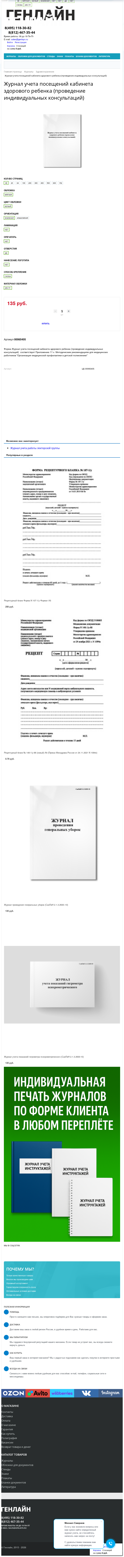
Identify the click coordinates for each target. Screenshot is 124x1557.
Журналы (7, 1460)
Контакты (7, 1412)
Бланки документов (13, 1482)
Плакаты (6, 1478)
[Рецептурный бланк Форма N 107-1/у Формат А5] (62, 528)
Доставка (7, 1416)
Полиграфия (9, 1438)
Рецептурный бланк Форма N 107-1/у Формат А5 (27, 600)
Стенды (5, 1469)
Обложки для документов (17, 1465)
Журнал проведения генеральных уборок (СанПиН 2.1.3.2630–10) (36, 904)
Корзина (11, 45)
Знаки (5, 1474)
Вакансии (7, 1442)
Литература (8, 1487)
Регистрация (20, 42)
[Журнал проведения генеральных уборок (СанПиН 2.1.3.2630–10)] (62, 832)
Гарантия (7, 1429)
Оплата (5, 1420)
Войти (10, 42)
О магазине (8, 1425)
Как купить (8, 1433)
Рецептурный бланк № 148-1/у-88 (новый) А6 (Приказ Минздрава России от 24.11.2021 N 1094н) (50, 752)
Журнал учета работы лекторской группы (35, 448)
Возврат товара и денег (16, 1447)
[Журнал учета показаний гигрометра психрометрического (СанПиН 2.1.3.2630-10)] (62, 984)
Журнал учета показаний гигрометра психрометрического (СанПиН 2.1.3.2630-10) (44, 1056)
